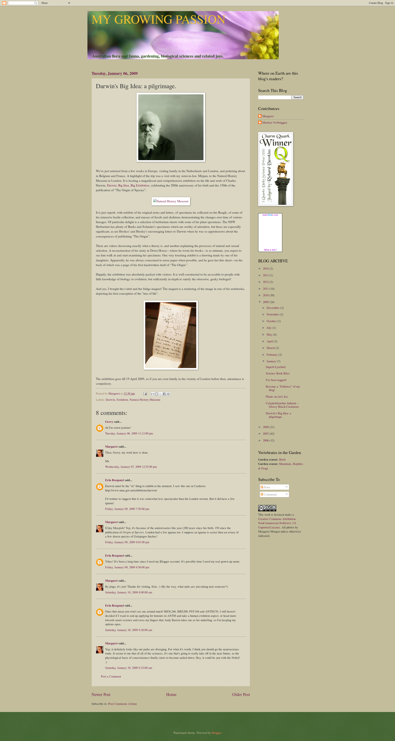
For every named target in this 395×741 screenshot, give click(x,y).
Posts (266, 487)
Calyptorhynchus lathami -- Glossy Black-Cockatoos (282, 405)
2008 (266, 427)
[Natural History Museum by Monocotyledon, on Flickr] (171, 201)
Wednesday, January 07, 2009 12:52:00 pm (131, 466)
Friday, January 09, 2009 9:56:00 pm (127, 567)
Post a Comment (111, 676)
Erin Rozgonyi (114, 480)
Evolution (122, 399)
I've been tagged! (276, 380)
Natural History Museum (145, 399)
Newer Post (101, 694)
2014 (266, 268)
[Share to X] (160, 394)
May (270, 334)
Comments (270, 494)
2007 (266, 433)
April (270, 341)
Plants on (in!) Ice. (277, 396)
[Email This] (153, 394)
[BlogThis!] (157, 394)
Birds (282, 459)
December (273, 308)
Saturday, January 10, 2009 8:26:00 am (128, 630)
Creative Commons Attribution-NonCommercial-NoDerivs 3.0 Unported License (277, 523)
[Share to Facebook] (164, 394)
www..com (270, 215)
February (272, 354)
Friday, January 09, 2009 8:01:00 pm (127, 542)
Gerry (109, 421)
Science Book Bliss (278, 373)
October (272, 321)
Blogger (216, 733)
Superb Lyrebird (275, 367)
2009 (266, 302)
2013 (266, 275)
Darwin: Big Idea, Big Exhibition (128, 185)
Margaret (111, 446)
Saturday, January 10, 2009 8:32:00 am (128, 668)
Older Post (241, 694)
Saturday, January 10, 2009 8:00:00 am (128, 592)
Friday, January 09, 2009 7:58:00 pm (127, 509)
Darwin (110, 399)
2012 (266, 282)
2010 (266, 295)
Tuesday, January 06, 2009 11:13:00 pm (129, 433)
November (273, 314)
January (272, 361)
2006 (266, 440)
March (271, 348)
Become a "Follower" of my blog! (283, 388)
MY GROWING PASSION (158, 19)
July (269, 327)
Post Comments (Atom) (122, 704)
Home (171, 694)
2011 (266, 288)
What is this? (270, 250)
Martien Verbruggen (274, 122)
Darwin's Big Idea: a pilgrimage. (278, 415)
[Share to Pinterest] (168, 394)
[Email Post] (145, 393)
